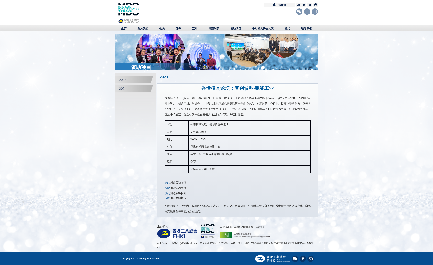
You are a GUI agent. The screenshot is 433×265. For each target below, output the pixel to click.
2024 (122, 88)
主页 (124, 28)
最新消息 (214, 28)
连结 (287, 28)
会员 (162, 28)
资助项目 (235, 28)
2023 (122, 80)
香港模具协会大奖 (263, 28)
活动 (195, 28)
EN (298, 4)
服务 (178, 28)
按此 (167, 182)
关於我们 (143, 28)
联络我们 (306, 28)
